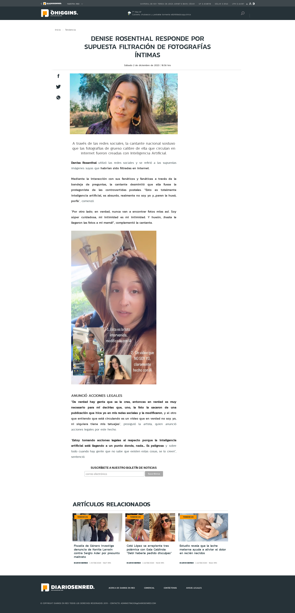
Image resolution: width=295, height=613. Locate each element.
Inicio (58, 30)
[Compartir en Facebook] (58, 77)
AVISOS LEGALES (194, 587)
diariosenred (81, 562)
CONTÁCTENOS (170, 587)
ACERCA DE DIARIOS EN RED (122, 587)
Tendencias (82, 517)
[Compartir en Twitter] (58, 88)
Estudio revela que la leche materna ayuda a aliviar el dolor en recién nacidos (203, 549)
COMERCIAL (149, 587)
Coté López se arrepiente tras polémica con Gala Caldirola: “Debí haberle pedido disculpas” (149, 549)
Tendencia (70, 30)
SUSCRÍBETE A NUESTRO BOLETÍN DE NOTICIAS (124, 467)
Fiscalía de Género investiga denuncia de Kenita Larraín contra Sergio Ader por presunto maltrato (97, 551)
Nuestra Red (73, 4)
